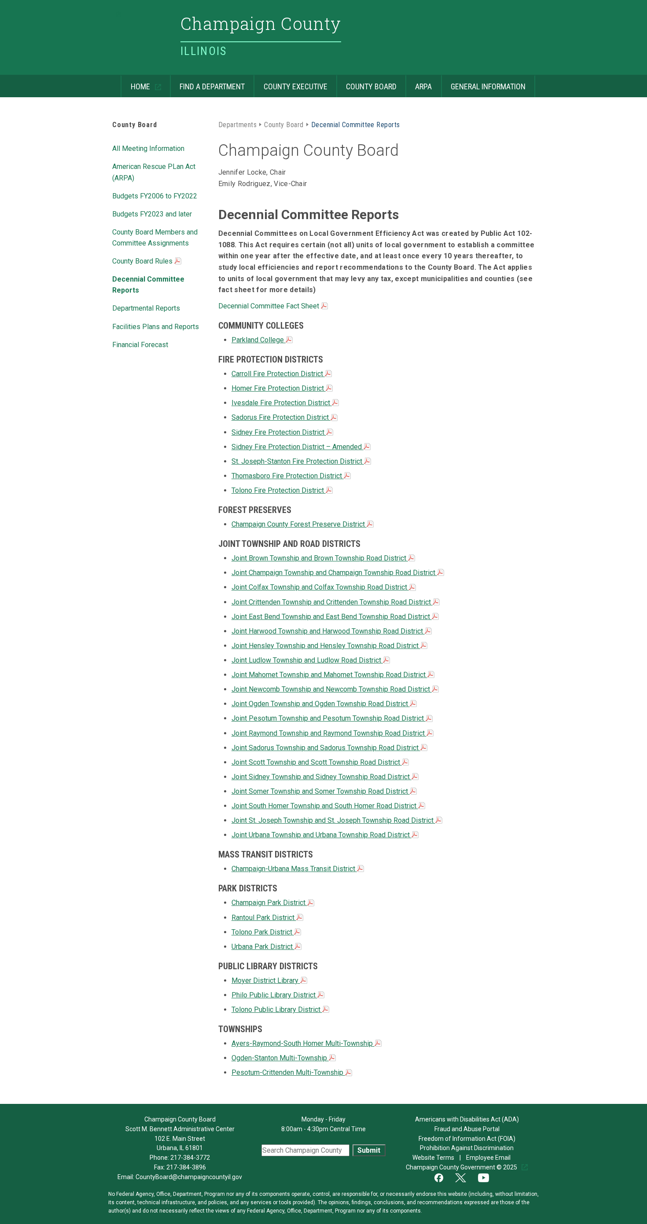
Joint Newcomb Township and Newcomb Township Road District (332, 689)
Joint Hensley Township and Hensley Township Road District (326, 645)
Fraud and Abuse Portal (467, 1128)
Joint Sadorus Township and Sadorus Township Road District (326, 748)
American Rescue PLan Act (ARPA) (153, 171)
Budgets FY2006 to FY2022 (154, 195)
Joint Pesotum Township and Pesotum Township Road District (329, 718)
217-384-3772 (190, 1157)
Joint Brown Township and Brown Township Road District (320, 558)
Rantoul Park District (264, 917)
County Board (366, 83)
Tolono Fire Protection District (279, 490)
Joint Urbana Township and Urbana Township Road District (322, 835)
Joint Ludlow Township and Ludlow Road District (307, 660)
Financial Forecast (140, 344)
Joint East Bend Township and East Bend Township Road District (332, 616)
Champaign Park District (269, 902)
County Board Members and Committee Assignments (155, 237)
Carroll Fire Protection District (278, 374)
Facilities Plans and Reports (155, 326)
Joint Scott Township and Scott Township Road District (317, 762)
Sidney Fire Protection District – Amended (298, 447)
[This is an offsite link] (444, 1176)
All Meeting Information (148, 148)
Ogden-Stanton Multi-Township (280, 1058)
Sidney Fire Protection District (279, 432)
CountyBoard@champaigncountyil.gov (189, 1176)
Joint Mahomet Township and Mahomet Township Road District (329, 675)
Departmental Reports (146, 307)
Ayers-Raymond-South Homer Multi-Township (303, 1043)
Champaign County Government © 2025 (462, 1167)
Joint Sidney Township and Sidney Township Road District (322, 777)
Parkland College (259, 340)
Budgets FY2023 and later (152, 213)
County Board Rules (143, 261)
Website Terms (434, 1157)
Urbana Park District (263, 946)
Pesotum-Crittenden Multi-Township (288, 1072)
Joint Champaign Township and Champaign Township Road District (334, 572)
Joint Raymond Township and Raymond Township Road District (329, 733)
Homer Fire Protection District (279, 388)
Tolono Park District (263, 932)
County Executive (290, 83)
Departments (237, 124)
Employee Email (489, 1157)
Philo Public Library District (274, 995)
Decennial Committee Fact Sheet (269, 306)
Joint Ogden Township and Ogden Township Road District (321, 704)
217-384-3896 (186, 1167)
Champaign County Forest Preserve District (299, 524)
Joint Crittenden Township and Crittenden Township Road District (332, 602)
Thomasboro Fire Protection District (288, 476)
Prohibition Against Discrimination (467, 1147)
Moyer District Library (266, 980)
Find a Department (207, 83)
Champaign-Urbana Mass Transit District (294, 869)
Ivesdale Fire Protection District (282, 403)
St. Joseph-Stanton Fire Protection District (298, 461)
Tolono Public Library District (277, 1009)
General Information (483, 83)
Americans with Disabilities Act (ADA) (467, 1119)
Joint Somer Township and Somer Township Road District (321, 791)
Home (136, 83)
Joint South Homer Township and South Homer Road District (325, 806)
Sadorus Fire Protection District (281, 417)
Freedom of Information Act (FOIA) (467, 1138)
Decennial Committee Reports (148, 284)
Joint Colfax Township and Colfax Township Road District (320, 587)
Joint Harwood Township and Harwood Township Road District (328, 631)
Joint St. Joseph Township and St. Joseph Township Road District (333, 820)
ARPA (418, 83)
